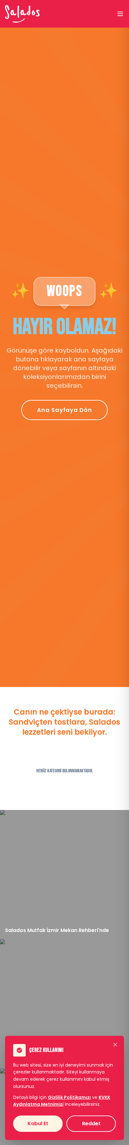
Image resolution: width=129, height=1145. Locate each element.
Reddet (91, 1123)
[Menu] (120, 14)
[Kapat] (115, 1044)
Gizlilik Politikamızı (69, 1097)
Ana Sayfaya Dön (64, 410)
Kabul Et (38, 1123)
